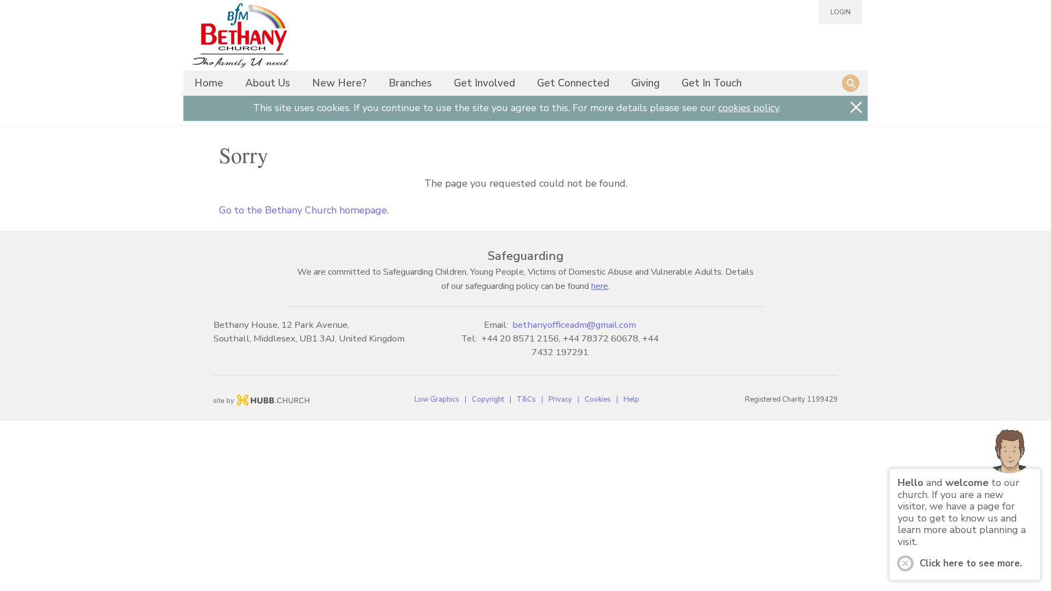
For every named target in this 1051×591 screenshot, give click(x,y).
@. (574, 324)
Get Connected (573, 83)
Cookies (598, 399)
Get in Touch (712, 83)
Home (208, 83)
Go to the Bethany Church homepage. (304, 210)
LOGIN (840, 12)
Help (631, 399)
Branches (410, 83)
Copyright (488, 399)
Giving (645, 83)
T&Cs (526, 399)
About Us (267, 83)
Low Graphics (436, 399)
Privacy (560, 399)
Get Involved (484, 83)
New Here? (339, 83)
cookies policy (748, 107)
